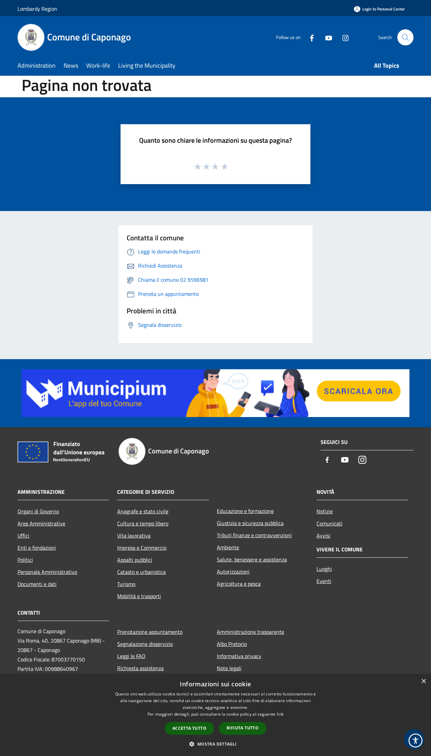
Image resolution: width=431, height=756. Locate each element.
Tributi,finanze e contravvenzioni (254, 535)
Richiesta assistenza (140, 668)
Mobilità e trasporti (139, 596)
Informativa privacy (239, 656)
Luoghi (324, 569)
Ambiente (228, 547)
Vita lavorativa (134, 535)
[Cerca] (405, 37)
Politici (25, 560)
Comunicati (329, 523)
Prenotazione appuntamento (150, 632)
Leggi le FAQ (131, 656)
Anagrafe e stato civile (142, 511)
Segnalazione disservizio (145, 644)
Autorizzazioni (233, 572)
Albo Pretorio (232, 644)
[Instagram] (343, 37)
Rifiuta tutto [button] (243, 728)
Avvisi (323, 535)
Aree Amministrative (41, 523)
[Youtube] (326, 37)
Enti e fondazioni (37, 548)
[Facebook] (309, 37)
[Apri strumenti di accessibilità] (415, 740)
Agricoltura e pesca (239, 584)
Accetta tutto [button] (189, 728)
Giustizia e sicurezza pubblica (250, 523)
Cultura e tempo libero (142, 523)
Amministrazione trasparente (250, 632)
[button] (215, 744)
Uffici (23, 535)
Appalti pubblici (134, 560)
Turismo (126, 584)
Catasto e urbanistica (141, 572)
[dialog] (215, 715)
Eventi (324, 581)
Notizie (325, 511)
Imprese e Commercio (141, 548)
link (280, 714)
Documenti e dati (37, 584)
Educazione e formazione (245, 511)
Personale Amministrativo (47, 572)
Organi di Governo (38, 511)
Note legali (229, 668)
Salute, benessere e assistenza (252, 559)
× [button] (423, 681)
